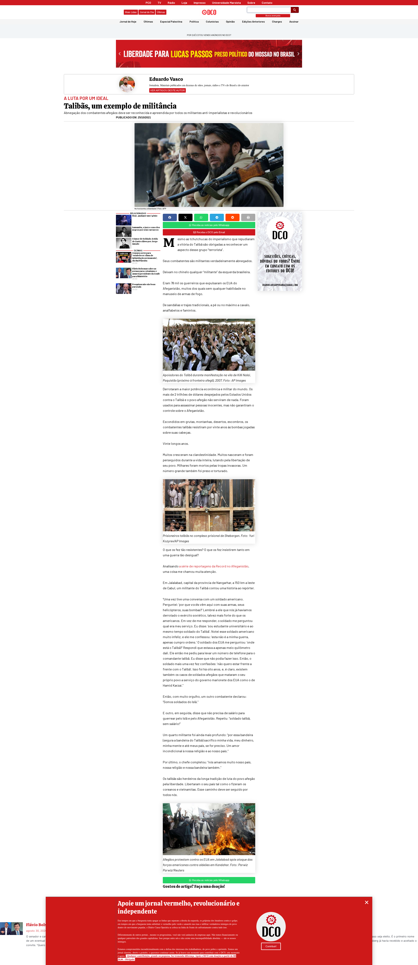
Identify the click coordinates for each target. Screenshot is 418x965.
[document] (209, 482)
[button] (366, 902)
